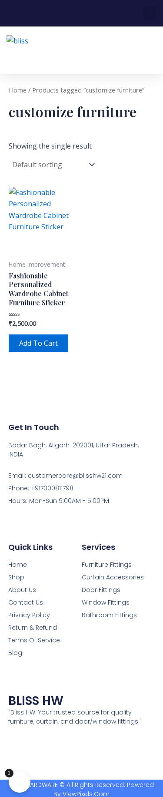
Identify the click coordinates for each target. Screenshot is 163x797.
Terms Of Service (34, 640)
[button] (149, 13)
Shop (16, 577)
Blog (15, 652)
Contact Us (25, 602)
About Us (22, 589)
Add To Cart (38, 343)
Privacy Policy (29, 615)
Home (18, 90)
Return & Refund (32, 627)
